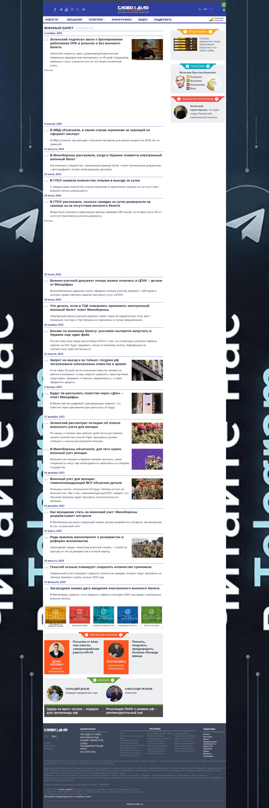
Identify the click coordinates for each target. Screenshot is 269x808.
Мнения (103, 680)
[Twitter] (77, 9)
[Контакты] (224, 9)
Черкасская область (183, 746)
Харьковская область (184, 738)
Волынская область (129, 743)
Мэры (83, 749)
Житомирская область (130, 750)
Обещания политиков (197, 99)
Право (206, 751)
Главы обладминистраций (91, 744)
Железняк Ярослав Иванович (197, 72)
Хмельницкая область (184, 743)
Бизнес (206, 734)
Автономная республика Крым (131, 737)
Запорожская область (130, 755)
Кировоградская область (158, 738)
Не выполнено (197, 84)
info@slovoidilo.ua (134, 804)
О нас (47, 743)
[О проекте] (224, 4)
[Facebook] (55, 9)
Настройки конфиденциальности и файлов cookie (67, 796)
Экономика (208, 756)
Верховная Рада (89, 737)
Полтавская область (156, 751)
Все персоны (88, 752)
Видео (142, 19)
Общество (208, 746)
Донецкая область (128, 748)
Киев (122, 733)
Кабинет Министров (91, 740)
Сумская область (182, 733)
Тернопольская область (185, 736)
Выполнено (196, 80)
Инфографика (122, 19)
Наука (206, 739)
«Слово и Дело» (65, 789)
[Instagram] (72, 9)
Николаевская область (158, 746)
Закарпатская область (130, 753)
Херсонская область (183, 741)
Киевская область (155, 736)
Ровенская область (156, 753)
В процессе (196, 76)
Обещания (74, 19)
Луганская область (156, 741)
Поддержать (163, 19)
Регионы (154, 729)
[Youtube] (66, 9)
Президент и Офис (90, 734)
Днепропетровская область (133, 745)
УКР (205, 9)
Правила (49, 749)
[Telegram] (61, 9)
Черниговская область (184, 748)
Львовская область (156, 743)
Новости (51, 19)
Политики (96, 19)
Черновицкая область (184, 751)
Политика (207, 748)
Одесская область (156, 748)
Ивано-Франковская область (160, 733)
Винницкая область (129, 740)
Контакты (49, 746)
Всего (193, 88)
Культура (207, 737)
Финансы (207, 753)
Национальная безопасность (210, 742)
